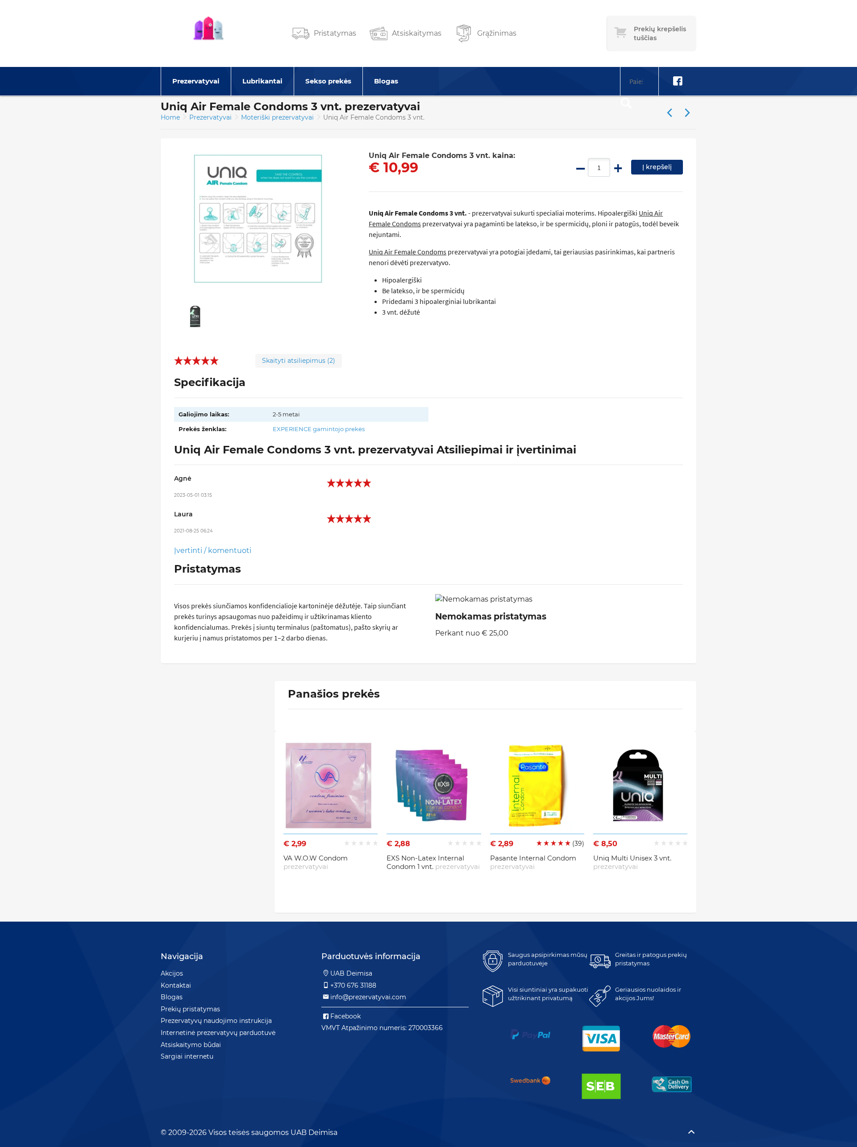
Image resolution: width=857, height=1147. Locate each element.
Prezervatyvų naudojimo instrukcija (216, 1021)
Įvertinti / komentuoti (212, 550)
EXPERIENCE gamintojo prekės (319, 428)
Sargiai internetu (187, 1056)
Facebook (345, 1016)
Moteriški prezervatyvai (278, 117)
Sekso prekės (328, 81)
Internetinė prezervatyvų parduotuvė (218, 1033)
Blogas (386, 81)
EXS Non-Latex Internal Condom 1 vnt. (433, 862)
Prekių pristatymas (190, 1009)
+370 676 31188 (353, 985)
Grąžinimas (496, 33)
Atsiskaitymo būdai (191, 1045)
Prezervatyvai (196, 81)
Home (170, 117)
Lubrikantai (262, 81)
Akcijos (172, 973)
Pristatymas (335, 33)
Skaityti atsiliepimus (298, 361)
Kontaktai (176, 985)
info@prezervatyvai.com (368, 997)
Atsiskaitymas (416, 33)
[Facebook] (677, 81)
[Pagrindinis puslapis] (208, 33)
